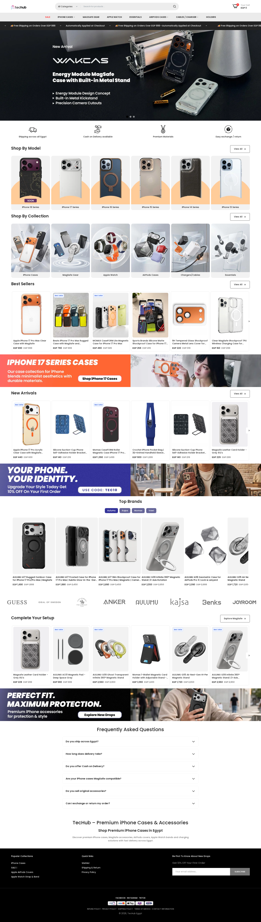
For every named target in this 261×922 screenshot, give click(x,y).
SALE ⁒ (14, 867)
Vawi (151, 510)
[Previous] (16, 555)
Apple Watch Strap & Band (25, 876)
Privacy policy (109, 909)
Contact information (163, 909)
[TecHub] (18, 5)
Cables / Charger (186, 17)
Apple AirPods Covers (22, 872)
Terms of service (142, 909)
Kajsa (125, 510)
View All (238, 148)
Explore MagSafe (233, 618)
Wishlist (86, 863)
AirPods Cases (158, 17)
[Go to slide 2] (130, 117)
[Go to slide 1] (127, 117)
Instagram (132, 898)
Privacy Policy (89, 872)
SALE (47, 17)
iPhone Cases (65, 17)
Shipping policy (125, 909)
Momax (138, 510)
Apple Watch (114, 17)
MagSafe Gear (91, 17)
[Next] (249, 321)
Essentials (135, 17)
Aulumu (111, 510)
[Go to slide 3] (134, 117)
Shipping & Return (91, 867)
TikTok (142, 898)
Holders (211, 17)
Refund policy (94, 909)
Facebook (121, 898)
